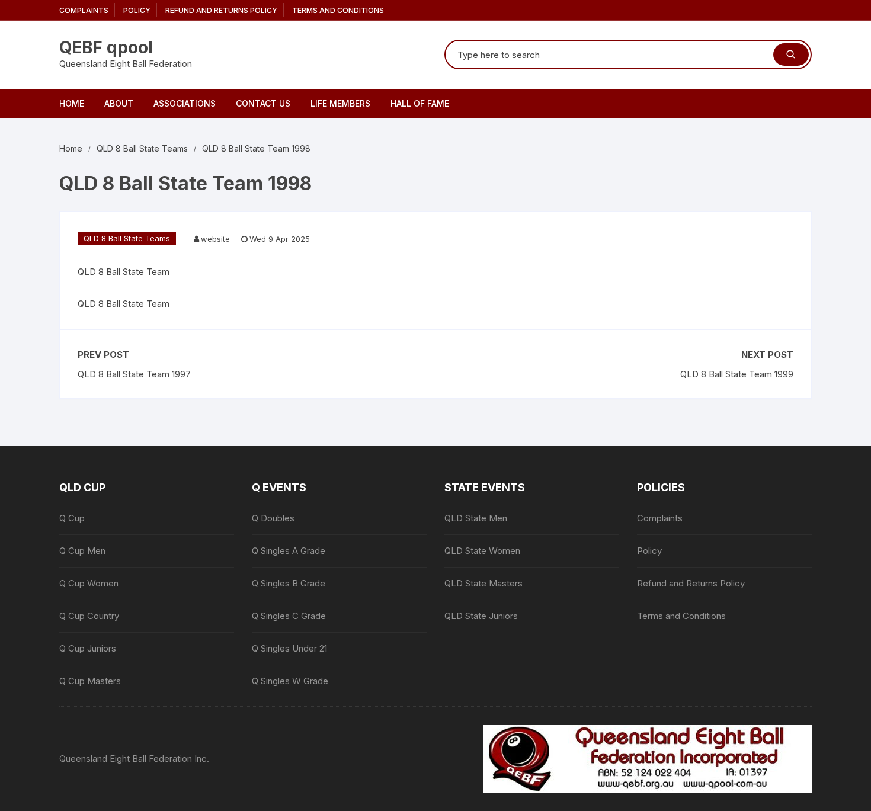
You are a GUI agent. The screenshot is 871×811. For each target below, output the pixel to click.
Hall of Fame (419, 103)
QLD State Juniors (481, 615)
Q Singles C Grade (289, 615)
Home (71, 103)
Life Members (340, 103)
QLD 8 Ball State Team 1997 (134, 374)
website (215, 238)
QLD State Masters (483, 583)
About (118, 103)
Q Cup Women (89, 583)
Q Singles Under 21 (289, 648)
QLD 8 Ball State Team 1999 (736, 374)
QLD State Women (482, 550)
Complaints (83, 10)
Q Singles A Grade (288, 550)
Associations (184, 103)
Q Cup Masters (90, 681)
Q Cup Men (82, 550)
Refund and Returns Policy (221, 10)
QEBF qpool (106, 47)
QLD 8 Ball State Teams (127, 238)
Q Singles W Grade (290, 681)
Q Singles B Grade (288, 583)
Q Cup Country (89, 615)
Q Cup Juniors (87, 648)
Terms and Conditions (338, 10)
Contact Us (263, 103)
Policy (136, 10)
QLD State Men (475, 518)
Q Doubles (273, 518)
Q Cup (72, 518)
